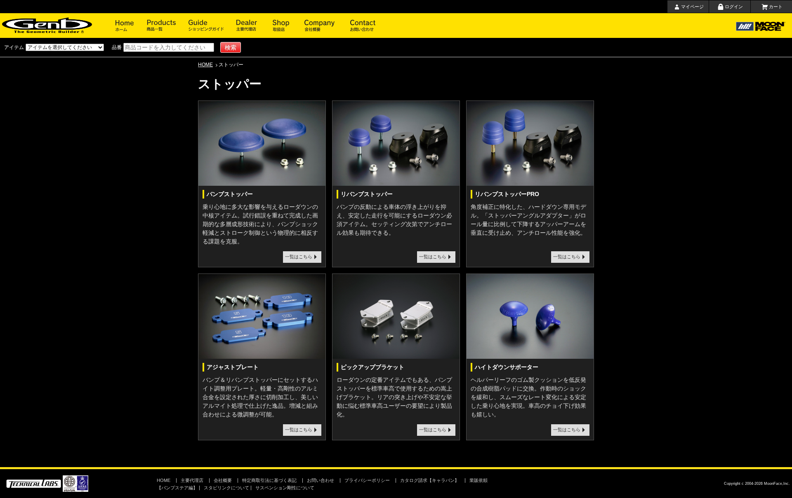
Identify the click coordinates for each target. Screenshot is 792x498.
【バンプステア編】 (177, 487)
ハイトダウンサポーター (506, 367)
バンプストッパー (230, 194)
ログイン (734, 6)
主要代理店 (254, 25)
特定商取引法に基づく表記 (269, 480)
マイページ (692, 6)
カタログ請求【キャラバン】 (429, 480)
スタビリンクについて (226, 487)
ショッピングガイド (212, 25)
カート (776, 6)
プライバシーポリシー (367, 480)
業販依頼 (478, 480)
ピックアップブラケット (372, 367)
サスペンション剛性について (284, 487)
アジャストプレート (233, 367)
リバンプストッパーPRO (507, 194)
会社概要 (327, 25)
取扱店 (288, 25)
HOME (205, 65)
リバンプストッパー (367, 194)
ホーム (131, 25)
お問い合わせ (363, 25)
